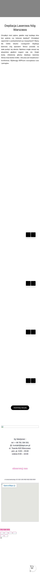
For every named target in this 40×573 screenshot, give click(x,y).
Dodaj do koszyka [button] (28, 234)
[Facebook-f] (18, 474)
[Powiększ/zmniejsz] (2, 533)
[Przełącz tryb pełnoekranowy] (6, 533)
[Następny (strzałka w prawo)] (6, 536)
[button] (20, 2)
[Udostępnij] (10, 533)
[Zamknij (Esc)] (14, 533)
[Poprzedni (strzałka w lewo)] (2, 536)
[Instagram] (22, 474)
